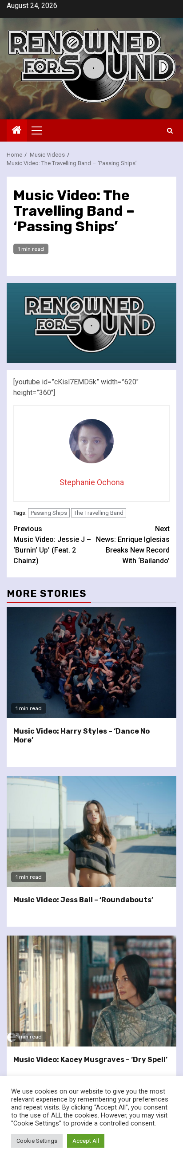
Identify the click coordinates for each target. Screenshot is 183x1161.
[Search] (169, 130)
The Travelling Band (98, 512)
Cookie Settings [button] (36, 1140)
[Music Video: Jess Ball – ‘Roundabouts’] (91, 831)
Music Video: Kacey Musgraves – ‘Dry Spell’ (90, 1059)
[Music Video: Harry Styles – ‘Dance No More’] (91, 662)
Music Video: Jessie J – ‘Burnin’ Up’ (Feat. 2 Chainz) (52, 545)
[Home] (17, 131)
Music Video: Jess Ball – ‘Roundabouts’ (83, 900)
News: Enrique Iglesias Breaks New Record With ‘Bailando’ (133, 545)
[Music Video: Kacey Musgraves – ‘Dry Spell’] (91, 991)
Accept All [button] (85, 1140)
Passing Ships (49, 512)
